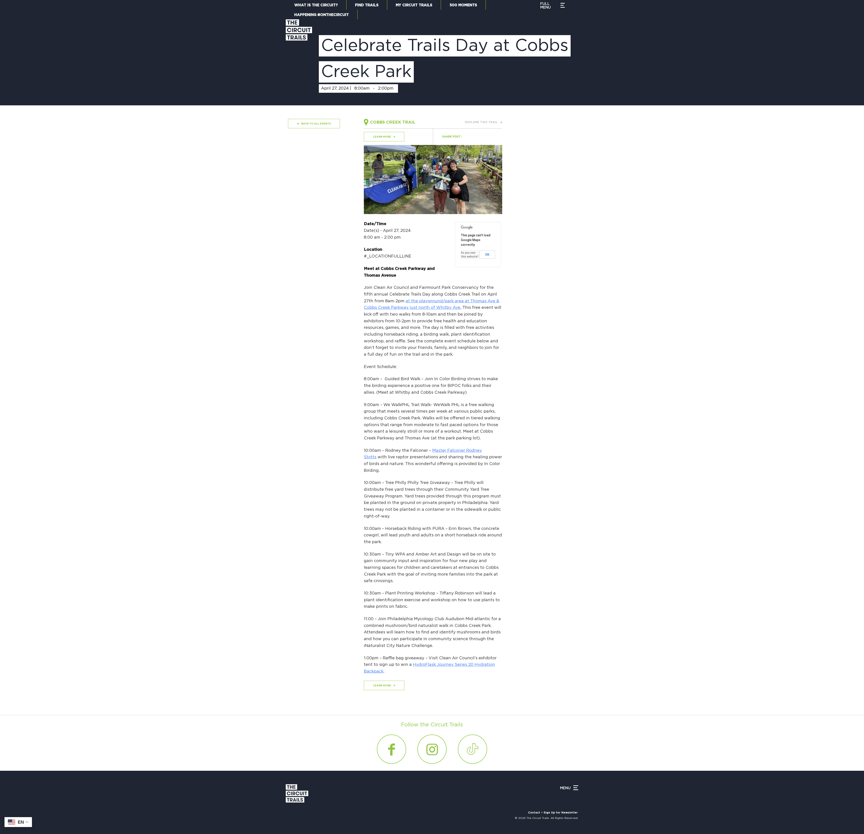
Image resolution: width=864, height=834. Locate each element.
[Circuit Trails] (299, 57)
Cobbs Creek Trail (392, 122)
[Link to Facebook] (391, 749)
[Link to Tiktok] (472, 749)
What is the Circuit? (316, 5)
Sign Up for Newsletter (561, 812)
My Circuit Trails (414, 5)
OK (487, 254)
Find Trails (366, 5)
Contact (534, 812)
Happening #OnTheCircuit (321, 15)
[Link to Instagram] (432, 749)
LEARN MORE (382, 137)
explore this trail (481, 122)
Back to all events (316, 123)
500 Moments (463, 5)
